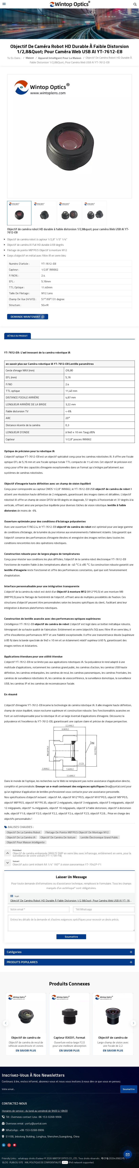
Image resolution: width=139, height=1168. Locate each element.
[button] (133, 1023)
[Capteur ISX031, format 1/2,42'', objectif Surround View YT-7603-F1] (69, 1013)
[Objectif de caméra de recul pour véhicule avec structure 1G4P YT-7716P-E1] (25, 1013)
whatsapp (23, 1158)
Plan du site (16, 1162)
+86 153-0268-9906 (32, 1130)
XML (27, 1162)
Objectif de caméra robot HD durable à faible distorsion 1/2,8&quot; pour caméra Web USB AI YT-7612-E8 (71, 900)
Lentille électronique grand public (99, 837)
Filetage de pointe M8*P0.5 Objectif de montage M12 (77, 832)
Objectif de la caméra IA (21, 837)
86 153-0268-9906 (50, 1117)
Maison (30, 58)
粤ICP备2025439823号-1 (114, 1158)
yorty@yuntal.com (36, 1123)
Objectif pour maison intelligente (26, 842)
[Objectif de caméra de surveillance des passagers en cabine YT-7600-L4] (113, 1013)
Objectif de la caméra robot (23, 832)
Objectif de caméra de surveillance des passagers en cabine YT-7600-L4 (113, 1038)
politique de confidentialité (45, 1162)
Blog (5, 1162)
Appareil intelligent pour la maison (59, 58)
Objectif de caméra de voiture (58, 837)
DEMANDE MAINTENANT (25, 317)
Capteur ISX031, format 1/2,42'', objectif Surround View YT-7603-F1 (69, 1038)
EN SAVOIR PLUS (26, 1050)
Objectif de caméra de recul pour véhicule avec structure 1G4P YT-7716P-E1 (26, 1038)
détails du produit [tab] (17, 335)
